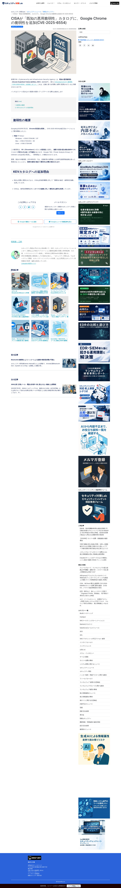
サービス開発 (84, 657)
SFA (81, 635)
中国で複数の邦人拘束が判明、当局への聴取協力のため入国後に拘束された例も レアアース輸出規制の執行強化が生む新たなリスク (94, 546)
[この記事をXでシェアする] (20, 207)
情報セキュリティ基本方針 (35, 875)
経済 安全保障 (84, 726)
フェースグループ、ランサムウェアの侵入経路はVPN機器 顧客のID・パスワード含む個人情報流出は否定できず (94, 570)
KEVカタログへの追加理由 (24, 107)
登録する (61, 213)
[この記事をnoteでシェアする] (29, 207)
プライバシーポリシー (33, 872)
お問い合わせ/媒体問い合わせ (35, 870)
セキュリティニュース (34, 12)
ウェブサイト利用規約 (33, 873)
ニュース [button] (50, 3)
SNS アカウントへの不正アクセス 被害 (92, 639)
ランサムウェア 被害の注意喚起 (90, 682)
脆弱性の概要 (20, 105)
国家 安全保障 (84, 711)
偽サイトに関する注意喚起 (88, 700)
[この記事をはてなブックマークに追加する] (33, 207)
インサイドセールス (86, 642)
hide (20, 101)
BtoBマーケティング (86, 613)
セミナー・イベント (80, 3)
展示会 (82, 715)
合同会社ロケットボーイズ (35, 865)
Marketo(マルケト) (86, 624)
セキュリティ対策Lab (18, 12)
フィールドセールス (86, 678)
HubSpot (83, 617)
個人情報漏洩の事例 (86, 697)
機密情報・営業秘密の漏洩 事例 (90, 722)
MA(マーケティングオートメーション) (92, 620)
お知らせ (82, 649)
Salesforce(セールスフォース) (89, 628)
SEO (81, 631)
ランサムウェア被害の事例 (88, 689)
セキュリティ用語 (85, 671)
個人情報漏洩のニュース (87, 693)
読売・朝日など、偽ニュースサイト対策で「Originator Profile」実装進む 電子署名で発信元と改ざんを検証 (94, 593)
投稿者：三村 (16, 242)
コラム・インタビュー (64, 3)
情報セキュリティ (48, 12)
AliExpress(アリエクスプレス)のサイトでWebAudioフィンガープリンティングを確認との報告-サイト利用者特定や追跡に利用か (94, 578)
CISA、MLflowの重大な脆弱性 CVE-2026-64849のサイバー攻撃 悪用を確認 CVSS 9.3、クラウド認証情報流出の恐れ (93, 586)
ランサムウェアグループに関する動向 (92, 686)
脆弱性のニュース (85, 729)
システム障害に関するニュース (90, 664)
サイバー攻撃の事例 (86, 660)
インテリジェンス (85, 646)
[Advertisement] (93, 64)
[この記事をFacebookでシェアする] (24, 207)
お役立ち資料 (40, 3)
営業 (81, 707)
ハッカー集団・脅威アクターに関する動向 (93, 675)
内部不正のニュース (86, 704)
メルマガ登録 (93, 3)
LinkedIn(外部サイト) (28, 263)
